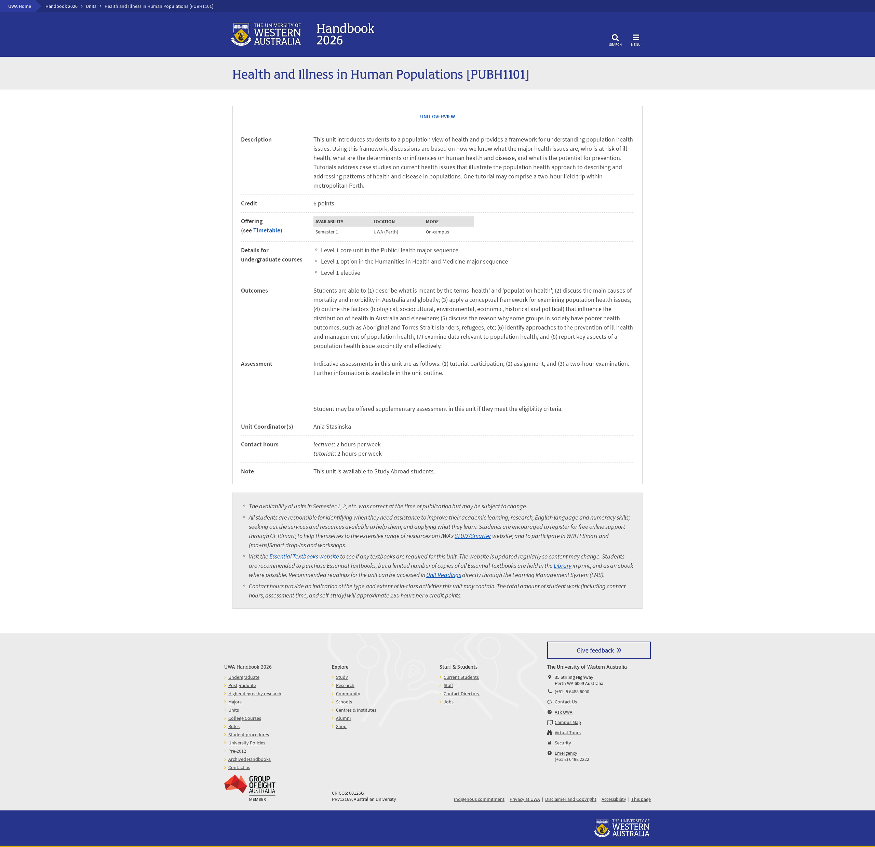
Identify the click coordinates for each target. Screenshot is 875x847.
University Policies (246, 743)
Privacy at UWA (525, 799)
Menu (636, 44)
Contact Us (566, 702)
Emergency (566, 753)
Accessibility (614, 799)
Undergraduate (243, 677)
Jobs (449, 702)
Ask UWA (564, 712)
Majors (235, 702)
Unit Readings (443, 575)
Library (562, 565)
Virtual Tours (568, 732)
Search (615, 44)
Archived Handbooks (249, 759)
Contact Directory (462, 693)
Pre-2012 (237, 751)
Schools (344, 702)
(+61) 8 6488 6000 (572, 691)
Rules (234, 726)
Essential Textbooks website (304, 556)
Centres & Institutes (356, 710)
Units (91, 6)
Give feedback (595, 650)
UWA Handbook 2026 (248, 666)
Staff (448, 685)
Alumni (343, 718)
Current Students (461, 677)
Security (563, 743)
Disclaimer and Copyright (570, 799)
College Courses (244, 718)
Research (345, 685)
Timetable (266, 230)
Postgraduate (242, 685)
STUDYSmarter (473, 536)
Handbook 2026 (61, 6)
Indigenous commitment (479, 799)
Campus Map (568, 722)
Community (348, 693)
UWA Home (19, 6)
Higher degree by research (254, 693)
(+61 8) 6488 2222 (572, 759)
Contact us (239, 767)
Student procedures (248, 734)
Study (342, 677)
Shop (341, 726)
